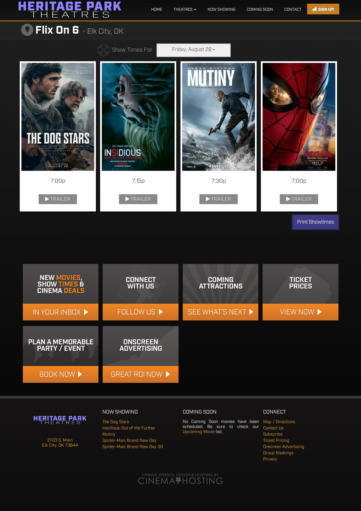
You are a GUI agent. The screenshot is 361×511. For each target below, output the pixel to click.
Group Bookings (278, 453)
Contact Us (273, 428)
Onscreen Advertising (283, 447)
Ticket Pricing (276, 441)
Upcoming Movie (199, 432)
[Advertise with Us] (141, 354)
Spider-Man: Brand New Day (129, 441)
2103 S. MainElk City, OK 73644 (60, 443)
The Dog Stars (115, 422)
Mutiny (108, 434)
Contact (292, 9)
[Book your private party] (61, 354)
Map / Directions (279, 422)
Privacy (270, 459)
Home (156, 9)
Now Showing (221, 9)
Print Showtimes (315, 222)
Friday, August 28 (192, 49)
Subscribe (273, 434)
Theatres (183, 9)
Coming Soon (260, 9)
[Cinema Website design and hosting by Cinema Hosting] (180, 479)
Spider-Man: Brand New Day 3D (132, 447)
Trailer (60, 199)
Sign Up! (325, 9)
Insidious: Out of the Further (128, 428)
